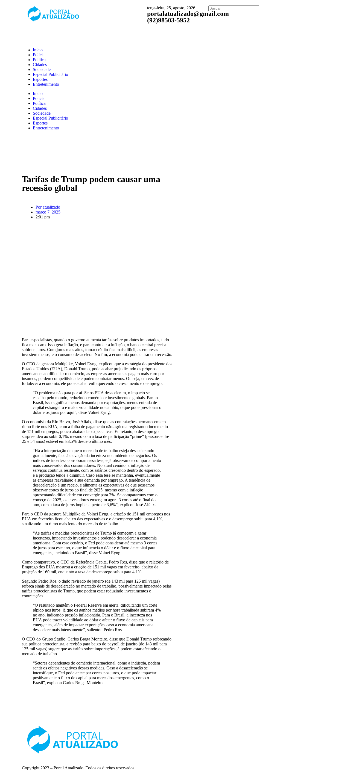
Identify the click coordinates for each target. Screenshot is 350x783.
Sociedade (42, 69)
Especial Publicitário (50, 74)
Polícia (39, 54)
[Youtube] (266, 731)
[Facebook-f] (236, 731)
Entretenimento (46, 84)
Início (38, 50)
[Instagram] (251, 731)
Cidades (40, 64)
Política (39, 59)
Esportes (40, 79)
